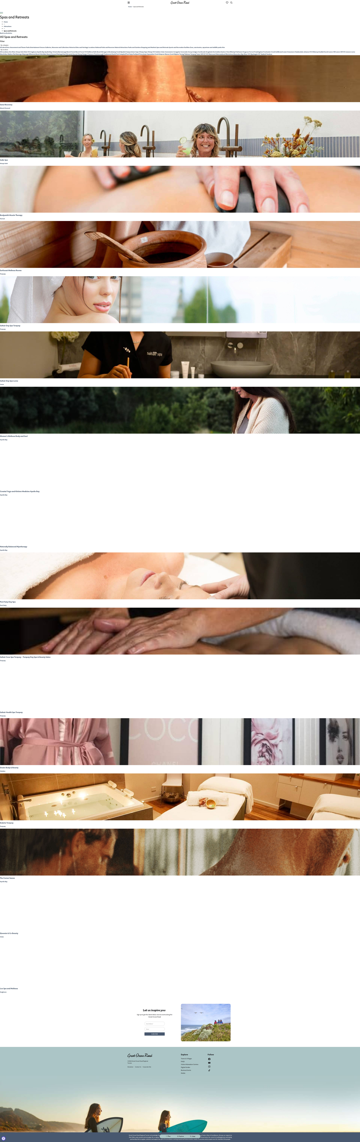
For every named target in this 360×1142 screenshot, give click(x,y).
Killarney (315, 52)
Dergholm (209, 52)
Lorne (353, 52)
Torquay (193, 54)
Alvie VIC (27, 52)
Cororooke (184, 52)
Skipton (176, 54)
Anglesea (33, 52)
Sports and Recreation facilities (179, 47)
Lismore (348, 52)
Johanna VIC (307, 52)
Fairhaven (239, 52)
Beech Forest (71, 52)
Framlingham (258, 52)
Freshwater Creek (269, 52)
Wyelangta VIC (255, 54)
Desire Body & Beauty (9, 767)
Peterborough (98, 54)
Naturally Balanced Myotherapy (13, 546)
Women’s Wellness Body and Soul (14, 436)
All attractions (5, 47)
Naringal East (61, 54)
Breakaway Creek (114, 52)
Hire (223, 47)
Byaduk (123, 52)
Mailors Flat (11, 54)
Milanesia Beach (34, 54)
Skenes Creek (169, 54)
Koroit (326, 52)
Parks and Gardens (134, 47)
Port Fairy (129, 54)
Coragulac (176, 52)
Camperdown (130, 52)
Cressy (190, 52)
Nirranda (69, 54)
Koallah (321, 52)
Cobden (158, 52)
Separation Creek (153, 54)
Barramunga (62, 52)
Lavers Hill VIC (340, 52)
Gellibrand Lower (281, 52)
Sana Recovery (6, 104)
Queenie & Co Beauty (9, 933)
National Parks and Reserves (104, 47)
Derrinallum (217, 52)
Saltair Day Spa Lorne (9, 380)
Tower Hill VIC (201, 54)
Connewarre (169, 52)
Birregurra (104, 52)
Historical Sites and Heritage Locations (82, 47)
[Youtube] (209, 1062)
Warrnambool (220, 54)
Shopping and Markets (148, 47)
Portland (136, 54)
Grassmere (291, 52)
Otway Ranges (82, 54)
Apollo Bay (40, 52)
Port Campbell (121, 54)
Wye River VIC (245, 54)
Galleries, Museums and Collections (57, 47)
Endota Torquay (6, 822)
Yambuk (263, 54)
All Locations (4, 52)
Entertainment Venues (37, 47)
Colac (163, 52)
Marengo (19, 54)
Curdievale (201, 52)
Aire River (12, 52)
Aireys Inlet (20, 52)
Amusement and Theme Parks (20, 47)
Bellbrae (90, 52)
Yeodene (269, 54)
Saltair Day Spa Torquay (10, 325)
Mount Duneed (51, 54)
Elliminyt (233, 52)
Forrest (251, 52)
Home (130, 7)
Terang (181, 54)
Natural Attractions (121, 47)
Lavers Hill (331, 52)
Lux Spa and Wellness (9, 988)
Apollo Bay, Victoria (51, 52)
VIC (207, 54)
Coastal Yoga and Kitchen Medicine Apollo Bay (19, 491)
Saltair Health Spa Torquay (11, 712)
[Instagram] (209, 1066)
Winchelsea (229, 54)
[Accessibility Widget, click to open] (3, 1138)
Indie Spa (4, 159)
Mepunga (25, 54)
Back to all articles (6, 33)
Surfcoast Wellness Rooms (10, 270)
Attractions (7, 26)
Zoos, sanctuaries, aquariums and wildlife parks (206, 47)
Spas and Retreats (162, 47)
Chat (193, 1136)
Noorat (74, 54)
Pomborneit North (110, 54)
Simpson (162, 54)
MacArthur (3, 54)
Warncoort (212, 54)
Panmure (91, 54)
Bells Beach (97, 52)
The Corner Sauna (7, 878)
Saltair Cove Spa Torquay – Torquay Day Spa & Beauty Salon (25, 657)
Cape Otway (139, 52)
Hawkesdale (299, 52)
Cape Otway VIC (149, 52)
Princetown (143, 54)
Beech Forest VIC (81, 52)
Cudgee (195, 52)
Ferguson (246, 52)
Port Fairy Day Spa (8, 601)
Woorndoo (236, 54)
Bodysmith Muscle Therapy (11, 215)
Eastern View (225, 52)
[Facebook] (209, 1059)
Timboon (187, 54)
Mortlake (43, 54)
